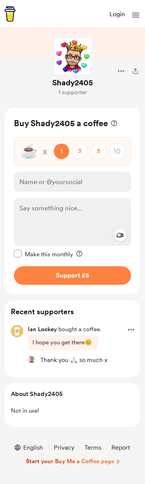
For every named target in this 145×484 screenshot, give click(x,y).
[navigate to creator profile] (72, 56)
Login (117, 14)
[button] (135, 15)
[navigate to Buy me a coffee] (10, 14)
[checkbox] (43, 254)
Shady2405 (72, 82)
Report (120, 447)
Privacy (64, 447)
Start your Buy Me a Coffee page (70, 461)
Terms (92, 447)
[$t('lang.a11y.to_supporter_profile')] (32, 359)
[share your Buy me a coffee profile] (135, 71)
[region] (72, 201)
